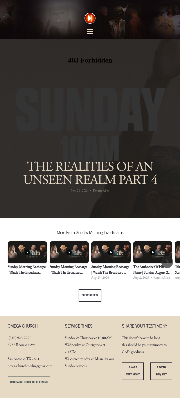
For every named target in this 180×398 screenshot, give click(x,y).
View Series (90, 295)
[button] (167, 262)
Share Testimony (133, 371)
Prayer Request (161, 371)
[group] (27, 262)
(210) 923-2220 (20, 338)
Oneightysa (94, 345)
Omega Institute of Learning (29, 382)
